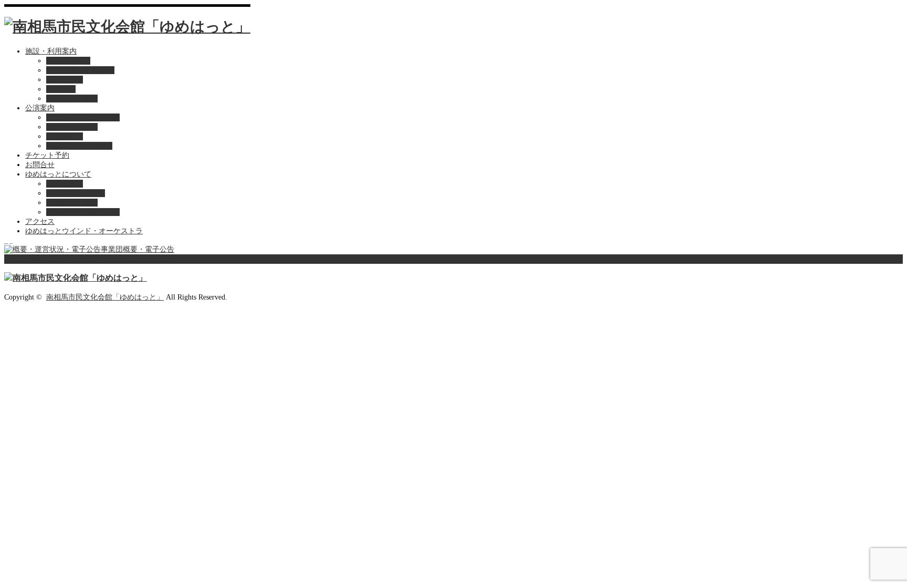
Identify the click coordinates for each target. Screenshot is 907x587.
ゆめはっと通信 (72, 203)
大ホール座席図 (72, 98)
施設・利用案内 (51, 51)
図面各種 (61, 89)
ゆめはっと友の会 (75, 193)
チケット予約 (47, 155)
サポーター (64, 184)
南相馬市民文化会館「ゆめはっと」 (105, 297)
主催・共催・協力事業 (83, 117)
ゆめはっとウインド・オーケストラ (84, 231)
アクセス (40, 221)
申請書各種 (64, 80)
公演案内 (40, 108)
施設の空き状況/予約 (80, 70)
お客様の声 (64, 136)
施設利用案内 (68, 61)
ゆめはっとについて (58, 174)
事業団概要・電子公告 (83, 212)
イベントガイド (72, 127)
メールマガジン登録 (79, 146)
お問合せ (40, 165)
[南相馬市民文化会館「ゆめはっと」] (127, 26)
